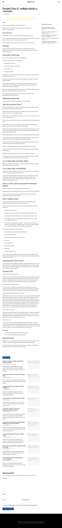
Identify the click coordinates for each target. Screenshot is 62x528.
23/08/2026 (12, 411)
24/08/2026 (47, 39)
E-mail (4, 499)
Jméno (4, 494)
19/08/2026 (12, 425)
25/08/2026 (13, 377)
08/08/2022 (13, 14)
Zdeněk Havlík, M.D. (7, 377)
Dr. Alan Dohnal (7, 14)
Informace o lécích (9, 5)
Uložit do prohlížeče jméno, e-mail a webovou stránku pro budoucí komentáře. (20, 505)
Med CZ (31, 2)
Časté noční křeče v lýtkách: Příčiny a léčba (14, 398)
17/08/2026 (12, 460)
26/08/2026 (12, 364)
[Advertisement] (21, 18)
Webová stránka (25, 499)
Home (4, 5)
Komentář (5, 478)
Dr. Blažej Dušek (7, 460)
